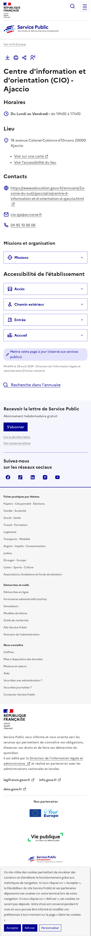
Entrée (20, 319)
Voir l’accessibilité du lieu (35, 162)
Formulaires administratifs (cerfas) (25, 599)
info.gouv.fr (48, 780)
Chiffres (9, 652)
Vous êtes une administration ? (23, 680)
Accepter (12, 928)
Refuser (30, 928)
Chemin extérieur (29, 304)
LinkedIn (32, 477)
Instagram (45, 477)
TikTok (20, 477)
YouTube (57, 477)
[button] (33, 58)
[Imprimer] (16, 58)
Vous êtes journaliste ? (18, 688)
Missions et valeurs (15, 666)
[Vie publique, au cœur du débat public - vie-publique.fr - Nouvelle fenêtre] (45, 838)
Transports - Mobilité (17, 539)
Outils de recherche (16, 620)
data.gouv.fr (13, 789)
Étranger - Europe (15, 560)
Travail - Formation (15, 525)
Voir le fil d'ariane (15, 44)
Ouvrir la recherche (72, 6)
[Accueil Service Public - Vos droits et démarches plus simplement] (32, 33)
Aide (6, 673)
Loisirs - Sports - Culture (19, 567)
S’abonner (15, 427)
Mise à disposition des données (23, 659)
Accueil (20, 335)
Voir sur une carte (29, 156)
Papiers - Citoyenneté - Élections (24, 504)
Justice (8, 553)
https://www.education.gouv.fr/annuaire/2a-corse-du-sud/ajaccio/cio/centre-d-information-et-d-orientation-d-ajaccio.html (48, 193)
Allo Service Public (15, 627)
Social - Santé (12, 518)
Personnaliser (50, 928)
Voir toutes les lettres (17, 443)
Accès (19, 289)
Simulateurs (11, 606)
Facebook (8, 477)
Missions (21, 257)
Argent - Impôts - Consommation (25, 546)
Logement (10, 532)
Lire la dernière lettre (17, 437)
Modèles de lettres (15, 613)
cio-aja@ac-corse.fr (26, 214)
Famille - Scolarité (15, 511)
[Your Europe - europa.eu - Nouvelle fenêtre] (45, 813)
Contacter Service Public (19, 695)
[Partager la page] (24, 58)
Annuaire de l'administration (22, 635)
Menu (85, 10)
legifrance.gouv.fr (17, 780)
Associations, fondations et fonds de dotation (33, 574)
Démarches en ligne (16, 592)
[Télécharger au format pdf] (7, 58)
